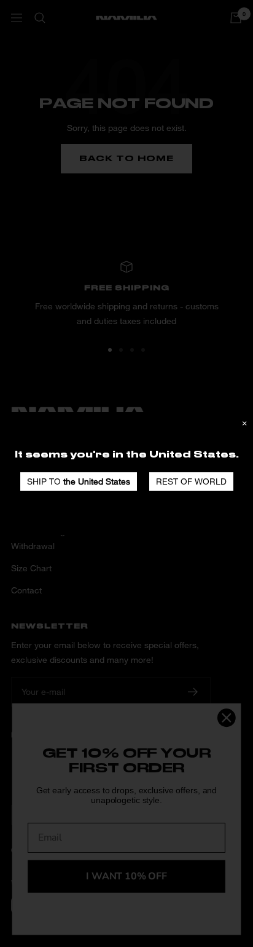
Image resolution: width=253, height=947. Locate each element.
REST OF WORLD (191, 481)
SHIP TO (78, 481)
